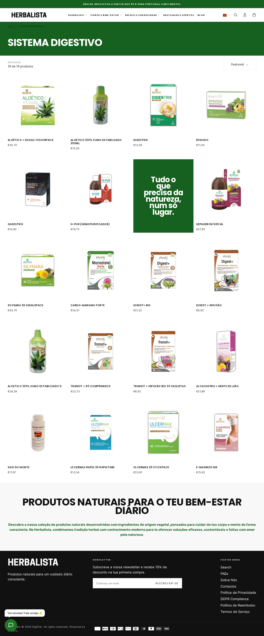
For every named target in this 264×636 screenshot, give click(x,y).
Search (226, 567)
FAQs (224, 574)
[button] (225, 15)
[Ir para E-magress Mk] (226, 432)
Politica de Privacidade (238, 592)
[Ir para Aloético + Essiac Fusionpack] (38, 105)
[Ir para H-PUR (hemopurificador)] (101, 189)
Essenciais (76, 15)
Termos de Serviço (235, 612)
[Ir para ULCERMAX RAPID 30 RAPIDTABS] (101, 432)
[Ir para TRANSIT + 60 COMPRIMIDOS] (101, 351)
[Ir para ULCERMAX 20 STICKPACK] (163, 432)
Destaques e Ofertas (178, 15)
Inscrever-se (166, 583)
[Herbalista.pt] (33, 562)
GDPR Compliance (235, 599)
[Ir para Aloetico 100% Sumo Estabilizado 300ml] (101, 105)
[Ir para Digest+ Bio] (163, 270)
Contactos (228, 586)
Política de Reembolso (238, 605)
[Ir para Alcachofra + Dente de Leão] (226, 351)
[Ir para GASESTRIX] (38, 189)
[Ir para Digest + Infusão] (226, 270)
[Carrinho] (254, 15)
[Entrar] (245, 15)
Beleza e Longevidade (141, 15)
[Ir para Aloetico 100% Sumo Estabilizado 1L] (38, 351)
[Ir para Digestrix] (163, 105)
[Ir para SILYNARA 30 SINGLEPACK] (38, 270)
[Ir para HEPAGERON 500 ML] (226, 189)
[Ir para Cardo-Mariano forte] (101, 270)
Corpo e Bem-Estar (104, 15)
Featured (237, 64)
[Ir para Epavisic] (226, 105)
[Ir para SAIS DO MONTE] (38, 432)
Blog (201, 15)
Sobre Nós (229, 580)
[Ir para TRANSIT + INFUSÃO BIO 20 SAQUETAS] (163, 351)
